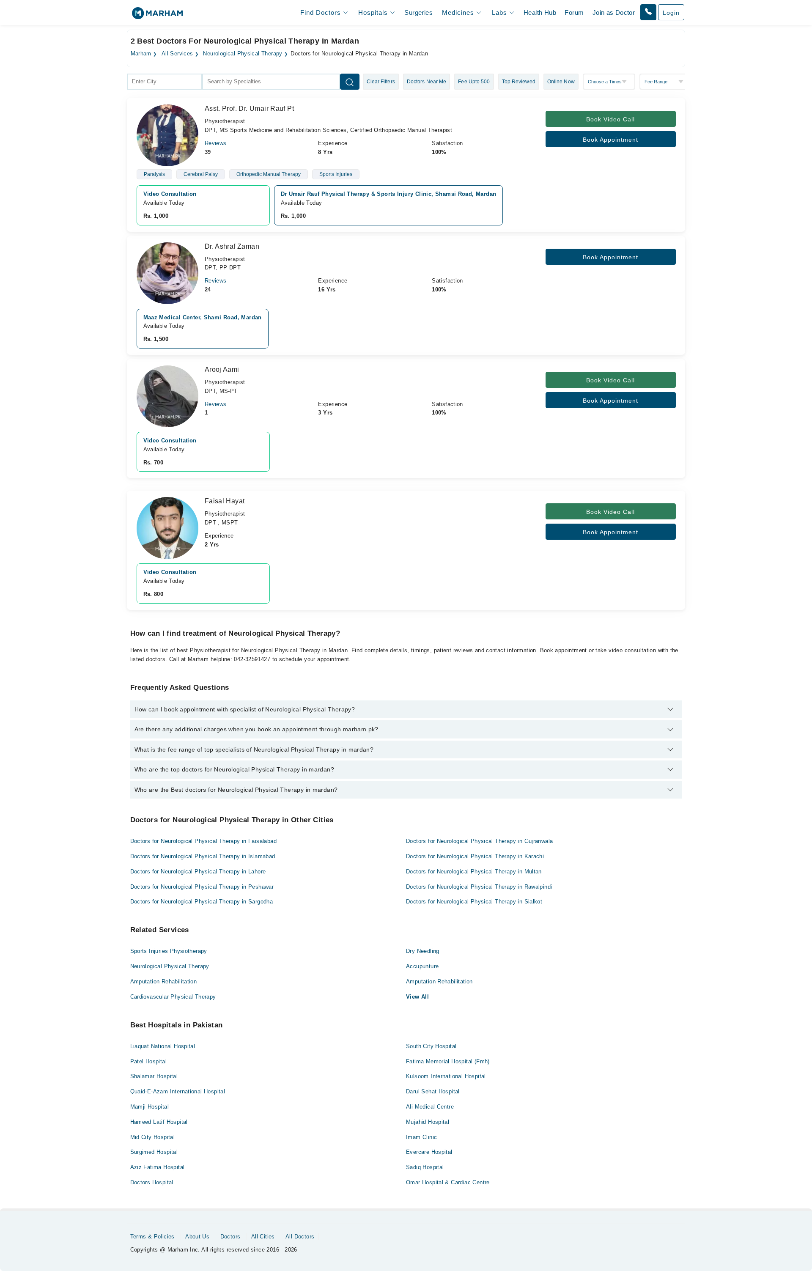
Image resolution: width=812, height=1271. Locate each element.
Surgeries (418, 12)
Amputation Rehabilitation (163, 981)
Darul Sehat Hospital (433, 1091)
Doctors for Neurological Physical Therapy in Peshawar (202, 887)
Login (671, 12)
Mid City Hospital (152, 1137)
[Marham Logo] (157, 16)
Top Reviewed (518, 82)
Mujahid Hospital (427, 1122)
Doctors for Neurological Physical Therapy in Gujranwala (479, 841)
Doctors (230, 1236)
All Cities (263, 1236)
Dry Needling (422, 951)
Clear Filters (381, 82)
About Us (197, 1236)
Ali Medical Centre (430, 1107)
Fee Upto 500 (474, 82)
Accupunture (422, 966)
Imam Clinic (421, 1137)
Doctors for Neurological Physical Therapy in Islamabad (202, 856)
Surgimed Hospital (154, 1152)
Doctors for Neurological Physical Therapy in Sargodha (201, 901)
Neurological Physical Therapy (242, 54)
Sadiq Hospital (425, 1167)
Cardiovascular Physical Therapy (173, 997)
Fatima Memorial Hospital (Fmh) (448, 1061)
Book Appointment (610, 139)
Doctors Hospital (151, 1182)
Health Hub (540, 12)
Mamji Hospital (149, 1107)
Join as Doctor (614, 12)
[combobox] (164, 82)
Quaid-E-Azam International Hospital (177, 1091)
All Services (177, 54)
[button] (648, 12)
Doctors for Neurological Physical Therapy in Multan (474, 871)
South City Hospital (431, 1046)
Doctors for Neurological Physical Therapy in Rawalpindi (479, 887)
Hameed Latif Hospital (159, 1122)
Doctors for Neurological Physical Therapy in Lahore (198, 871)
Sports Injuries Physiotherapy (168, 951)
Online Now (561, 82)
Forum (574, 12)
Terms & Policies (152, 1236)
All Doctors (299, 1236)
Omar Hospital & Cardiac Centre (448, 1182)
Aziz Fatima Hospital (157, 1167)
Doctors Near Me (427, 82)
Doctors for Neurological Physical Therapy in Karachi (475, 856)
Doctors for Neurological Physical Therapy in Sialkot (474, 901)
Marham (141, 54)
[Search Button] (349, 82)
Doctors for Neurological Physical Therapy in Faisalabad (203, 841)
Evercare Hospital (429, 1152)
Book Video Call (610, 119)
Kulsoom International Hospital (446, 1076)
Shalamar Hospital (154, 1076)
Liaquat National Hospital (162, 1046)
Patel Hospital (148, 1061)
